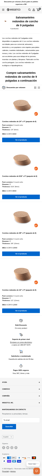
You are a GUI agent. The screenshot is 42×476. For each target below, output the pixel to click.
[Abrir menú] (3, 10)
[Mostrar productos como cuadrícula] (39, 88)
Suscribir (9, 426)
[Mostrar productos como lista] (35, 88)
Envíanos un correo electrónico (21, 342)
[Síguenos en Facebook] (3, 447)
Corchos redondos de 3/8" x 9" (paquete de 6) (19, 233)
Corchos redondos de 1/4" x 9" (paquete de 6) (19, 121)
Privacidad (5, 471)
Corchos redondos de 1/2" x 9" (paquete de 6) (19, 290)
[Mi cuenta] (34, 10)
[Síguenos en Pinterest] (15, 447)
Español (5, 437)
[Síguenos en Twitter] (7, 447)
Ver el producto (21, 140)
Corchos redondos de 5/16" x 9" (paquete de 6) (19, 176)
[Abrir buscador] (29, 10)
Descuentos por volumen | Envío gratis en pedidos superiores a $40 (21, 3)
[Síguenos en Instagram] (11, 447)
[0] (38, 9)
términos (13, 471)
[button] (36, 471)
